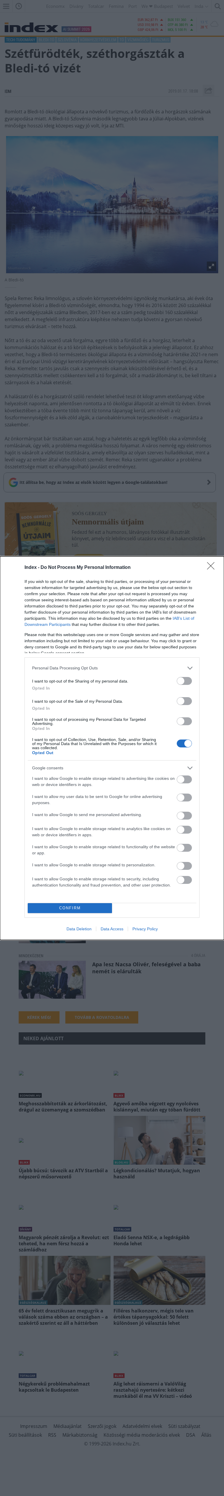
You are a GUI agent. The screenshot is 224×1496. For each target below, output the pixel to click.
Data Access (112, 929)
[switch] (184, 681)
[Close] (212, 567)
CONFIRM (70, 908)
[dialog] (112, 748)
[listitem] (112, 668)
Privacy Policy (145, 929)
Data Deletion (79, 929)
